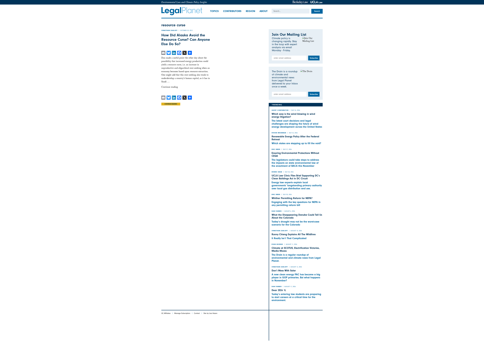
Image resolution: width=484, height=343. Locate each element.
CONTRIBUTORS (232, 11)
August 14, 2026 (296, 267)
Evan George (277, 244)
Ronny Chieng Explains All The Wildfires (294, 234)
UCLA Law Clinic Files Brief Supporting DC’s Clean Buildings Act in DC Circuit (296, 177)
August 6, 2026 (289, 211)
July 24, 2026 (295, 110)
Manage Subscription (182, 313)
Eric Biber (276, 149)
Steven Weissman (279, 133)
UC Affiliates (166, 313)
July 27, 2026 (287, 149)
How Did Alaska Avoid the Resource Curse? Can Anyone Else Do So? (185, 39)
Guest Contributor (280, 110)
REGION (250, 11)
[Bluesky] (169, 53)
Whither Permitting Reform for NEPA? (292, 198)
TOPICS (214, 11)
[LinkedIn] (174, 53)
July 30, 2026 (287, 194)
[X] (185, 53)
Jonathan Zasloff (169, 30)
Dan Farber (277, 211)
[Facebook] (179, 53)
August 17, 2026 (290, 286)
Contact (197, 313)
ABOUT (264, 11)
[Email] (163, 53)
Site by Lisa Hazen (210, 313)
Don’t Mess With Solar (284, 270)
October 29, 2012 (186, 30)
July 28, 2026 (289, 172)
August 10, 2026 (296, 231)
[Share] (190, 53)
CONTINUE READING (170, 104)
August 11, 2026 (291, 244)
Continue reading (169, 86)
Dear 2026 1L (279, 290)
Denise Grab (277, 172)
